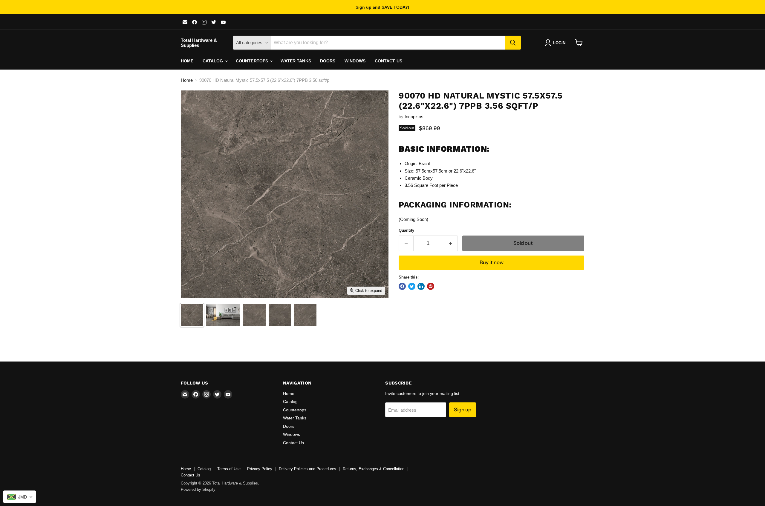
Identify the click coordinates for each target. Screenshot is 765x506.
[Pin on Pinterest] (430, 286)
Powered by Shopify (198, 489)
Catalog (213, 61)
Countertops (253, 61)
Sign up (462, 410)
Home (187, 61)
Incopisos (414, 116)
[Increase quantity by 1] (450, 243)
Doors (328, 61)
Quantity (406, 230)
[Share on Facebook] (402, 286)
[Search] (513, 43)
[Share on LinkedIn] (421, 286)
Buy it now (492, 262)
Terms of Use (229, 469)
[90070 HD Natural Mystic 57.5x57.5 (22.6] (192, 315)
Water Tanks (296, 61)
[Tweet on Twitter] (411, 286)
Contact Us (388, 61)
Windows (355, 61)
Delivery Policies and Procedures (307, 469)
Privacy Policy (259, 469)
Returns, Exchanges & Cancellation (373, 469)
